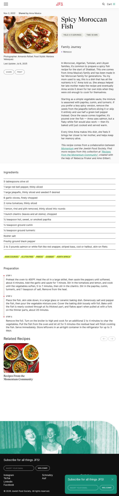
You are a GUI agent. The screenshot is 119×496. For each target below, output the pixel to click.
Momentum (67, 148)
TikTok (7, 478)
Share (9, 72)
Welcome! (42, 468)
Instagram (9, 475)
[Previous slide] (104, 339)
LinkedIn (8, 481)
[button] (5, 4)
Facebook (9, 485)
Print (19, 72)
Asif (44, 478)
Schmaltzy (47, 475)
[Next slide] (111, 339)
